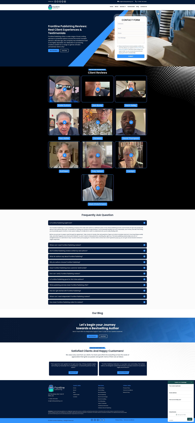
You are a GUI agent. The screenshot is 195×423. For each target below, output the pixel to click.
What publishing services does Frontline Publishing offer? (69, 285)
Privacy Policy (139, 47)
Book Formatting (102, 399)
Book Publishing (102, 394)
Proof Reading (101, 401)
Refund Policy (126, 392)
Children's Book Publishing (104, 408)
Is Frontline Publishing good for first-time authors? (67, 279)
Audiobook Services (103, 405)
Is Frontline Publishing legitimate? (61, 223)
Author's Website (102, 403)
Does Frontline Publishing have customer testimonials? (68, 268)
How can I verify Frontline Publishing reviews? (65, 274)
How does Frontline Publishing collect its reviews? (66, 302)
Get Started (53, 50)
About (116, 6)
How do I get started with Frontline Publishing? (65, 291)
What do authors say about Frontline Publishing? (66, 256)
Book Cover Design (103, 396)
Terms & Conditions (123, 49)
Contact (75, 396)
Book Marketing (102, 392)
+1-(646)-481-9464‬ (142, 1)
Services (122, 6)
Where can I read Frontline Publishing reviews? (65, 245)
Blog (137, 6)
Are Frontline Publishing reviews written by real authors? (68, 251)
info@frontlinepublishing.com (126, 1)
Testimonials (131, 6)
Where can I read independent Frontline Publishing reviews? (70, 296)
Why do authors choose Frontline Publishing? (65, 262)
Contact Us (143, 6)
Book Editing (101, 390)
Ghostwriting (101, 388)
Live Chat (64, 50)
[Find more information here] (181, 401)
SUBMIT (130, 56)
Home (111, 6)
